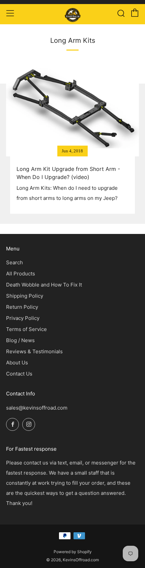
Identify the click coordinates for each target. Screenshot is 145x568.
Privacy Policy (22, 318)
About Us (17, 362)
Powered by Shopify (73, 551)
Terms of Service (26, 329)
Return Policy (22, 307)
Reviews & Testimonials (34, 351)
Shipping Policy (24, 296)
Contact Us (19, 373)
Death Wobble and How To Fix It (44, 284)
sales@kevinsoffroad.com (36, 408)
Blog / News (20, 340)
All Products (20, 273)
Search (14, 262)
